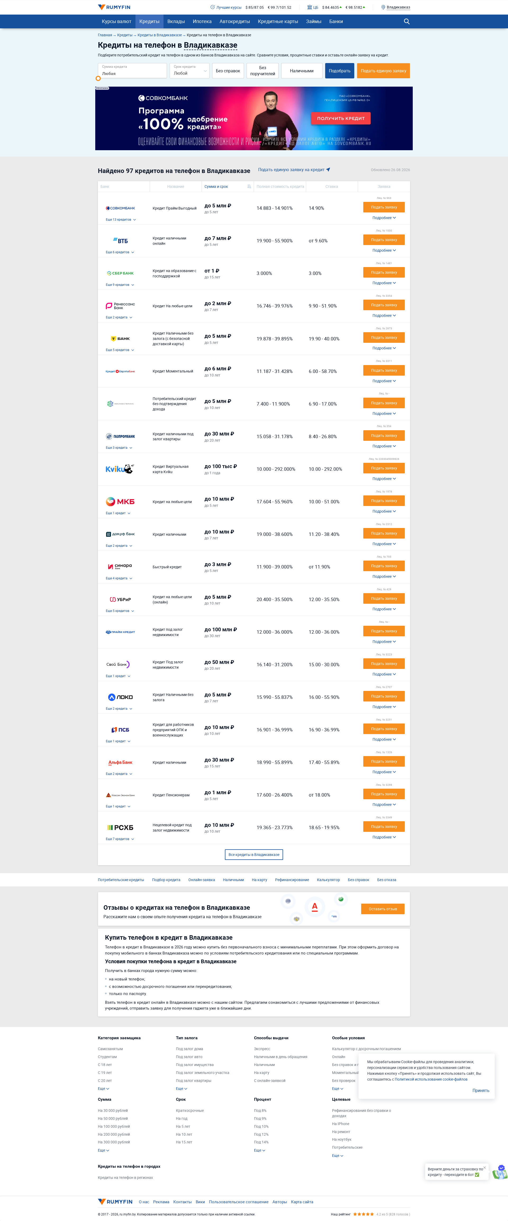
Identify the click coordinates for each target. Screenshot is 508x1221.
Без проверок (344, 1080)
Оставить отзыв (383, 908)
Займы (313, 21)
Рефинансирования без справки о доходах (361, 1113)
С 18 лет (105, 1064)
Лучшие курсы (229, 7)
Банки (336, 21)
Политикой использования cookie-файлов (431, 1079)
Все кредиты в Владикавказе (254, 854)
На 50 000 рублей (113, 1118)
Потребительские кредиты (121, 879)
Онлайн (338, 1056)
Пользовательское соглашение (239, 1201)
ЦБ (315, 7)
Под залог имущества (195, 1064)
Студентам (107, 1056)
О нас (144, 1201)
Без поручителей (262, 71)
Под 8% (260, 1110)
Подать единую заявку (383, 71)
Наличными (302, 71)
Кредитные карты (278, 21)
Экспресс (262, 1048)
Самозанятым (110, 1048)
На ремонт (341, 1131)
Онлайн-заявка (201, 879)
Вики (200, 1201)
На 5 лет (183, 1126)
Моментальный (345, 1072)
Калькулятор (328, 879)
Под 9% (260, 1118)
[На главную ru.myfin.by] (115, 1202)
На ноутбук (342, 1139)
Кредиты (149, 21)
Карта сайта (302, 1201)
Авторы (280, 1201)
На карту (259, 879)
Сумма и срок (216, 186)
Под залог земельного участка (202, 1072)
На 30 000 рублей (113, 1110)
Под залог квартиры (193, 1080)
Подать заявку (384, 207)
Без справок (228, 71)
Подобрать (340, 71)
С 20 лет (105, 1080)
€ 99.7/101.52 (279, 7)
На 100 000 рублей (114, 1126)
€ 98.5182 (354, 7)
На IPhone (340, 1123)
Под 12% (261, 1134)
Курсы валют (116, 21)
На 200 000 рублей (114, 1134)
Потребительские (347, 1147)
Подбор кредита (166, 879)
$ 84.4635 (330, 7)
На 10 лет (184, 1134)
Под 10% (261, 1126)
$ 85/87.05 (255, 7)
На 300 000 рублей (114, 1141)
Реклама (161, 1201)
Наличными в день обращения (280, 1056)
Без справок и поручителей (355, 1064)
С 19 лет (105, 1072)
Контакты (182, 1201)
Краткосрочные (190, 1110)
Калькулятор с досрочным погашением (366, 1048)
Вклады (176, 21)
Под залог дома (189, 1048)
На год (181, 1118)
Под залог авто (189, 1056)
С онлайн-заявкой (269, 1080)
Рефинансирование (292, 879)
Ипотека (202, 21)
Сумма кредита (114, 66)
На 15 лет (184, 1141)
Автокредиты (235, 21)
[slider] (98, 78)
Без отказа (386, 879)
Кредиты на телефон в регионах (125, 1177)
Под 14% (261, 1141)
